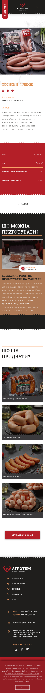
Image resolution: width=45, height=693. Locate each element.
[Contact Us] (37, 7)
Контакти (17, 594)
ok (22, 687)
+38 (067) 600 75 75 (29, 614)
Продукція (17, 578)
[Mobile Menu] (41, 7)
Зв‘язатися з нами (22, 535)
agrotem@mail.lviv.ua (24, 623)
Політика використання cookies (22, 674)
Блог (14, 599)
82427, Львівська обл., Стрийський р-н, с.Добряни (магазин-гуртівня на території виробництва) (26, 633)
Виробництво (19, 584)
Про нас (16, 589)
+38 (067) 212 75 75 (29, 611)
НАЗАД (24, 204)
